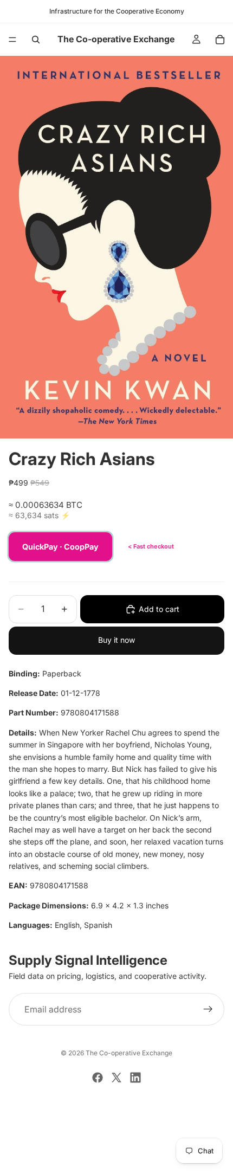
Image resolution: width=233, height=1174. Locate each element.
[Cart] (220, 39)
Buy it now (116, 639)
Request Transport (117, 1159)
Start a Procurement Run (116, 1123)
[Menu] (12, 39)
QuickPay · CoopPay (60, 546)
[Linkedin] (135, 1077)
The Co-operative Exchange (129, 1053)
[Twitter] (116, 1077)
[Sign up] (208, 1009)
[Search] (36, 39)
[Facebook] (97, 1077)
